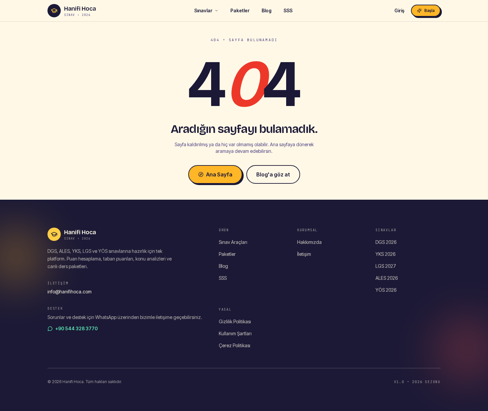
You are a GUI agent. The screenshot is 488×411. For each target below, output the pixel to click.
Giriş (399, 10)
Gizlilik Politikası (235, 321)
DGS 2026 (385, 242)
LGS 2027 (385, 266)
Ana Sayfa (219, 174)
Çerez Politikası (234, 345)
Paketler (240, 10)
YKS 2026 (385, 254)
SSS (288, 10)
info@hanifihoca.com (69, 291)
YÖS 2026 (385, 290)
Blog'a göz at (273, 174)
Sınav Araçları (233, 242)
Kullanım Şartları (235, 333)
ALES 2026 (386, 278)
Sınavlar (203, 10)
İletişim (304, 254)
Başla (429, 10)
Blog (267, 10)
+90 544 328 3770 (76, 328)
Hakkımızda (309, 242)
